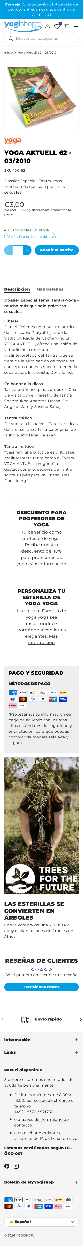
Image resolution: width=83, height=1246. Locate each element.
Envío (24, 210)
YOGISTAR (59, 925)
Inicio (8, 52)
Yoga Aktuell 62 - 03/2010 (36, 52)
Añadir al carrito (57, 250)
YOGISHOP (24, 1235)
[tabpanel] (41, 393)
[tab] (17, 289)
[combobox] (41, 38)
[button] (67, 26)
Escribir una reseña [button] (41, 987)
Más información (47, 563)
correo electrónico (52, 1100)
